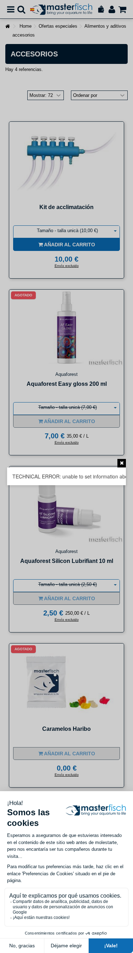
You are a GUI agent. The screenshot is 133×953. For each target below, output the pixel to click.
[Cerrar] (121, 463)
